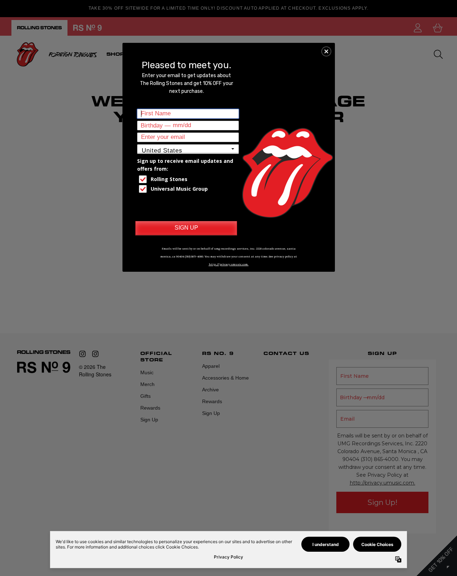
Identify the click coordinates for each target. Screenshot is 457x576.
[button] (326, 51)
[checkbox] (189, 179)
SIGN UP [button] (186, 228)
